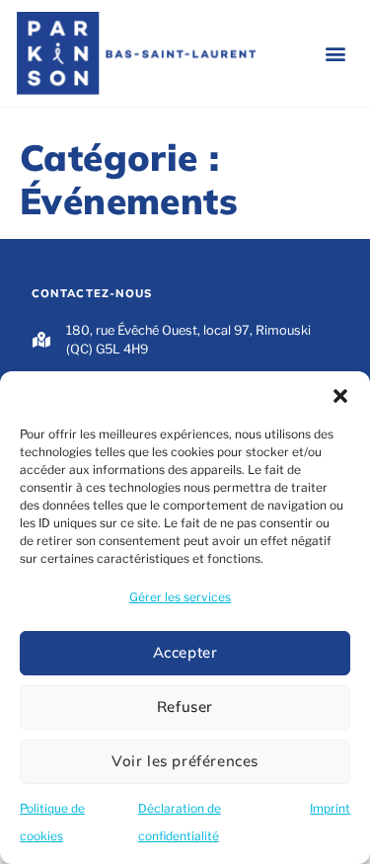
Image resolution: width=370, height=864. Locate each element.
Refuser (185, 706)
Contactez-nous (92, 293)
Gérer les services (180, 596)
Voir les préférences (185, 760)
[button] (340, 396)
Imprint (330, 808)
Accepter (185, 652)
